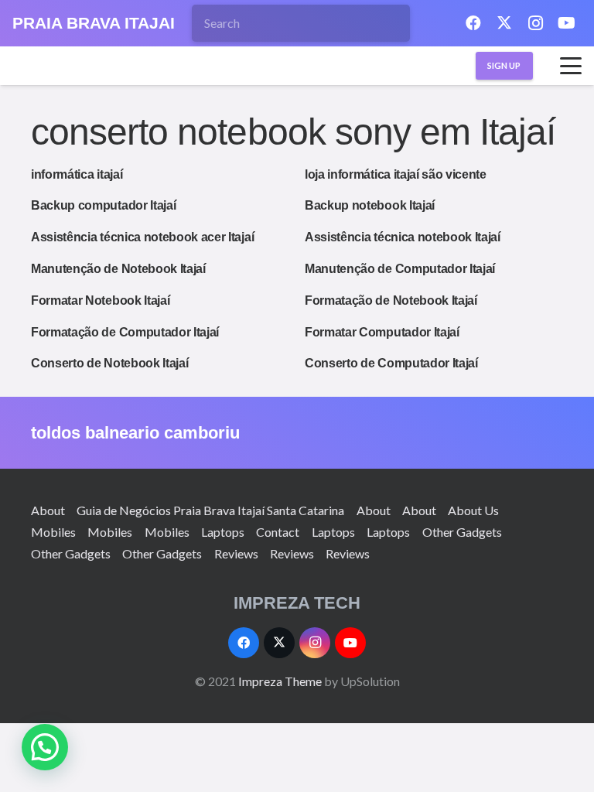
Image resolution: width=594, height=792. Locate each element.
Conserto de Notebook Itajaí (109, 363)
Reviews (236, 553)
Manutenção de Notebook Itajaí (118, 268)
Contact (277, 531)
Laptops (222, 531)
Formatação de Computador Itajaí (125, 332)
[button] (571, 66)
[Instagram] (535, 23)
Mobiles (53, 531)
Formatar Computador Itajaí (382, 332)
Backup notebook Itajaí (370, 205)
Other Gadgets (462, 531)
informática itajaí (76, 174)
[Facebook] (473, 23)
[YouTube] (566, 23)
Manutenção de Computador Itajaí (400, 268)
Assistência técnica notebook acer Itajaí (142, 237)
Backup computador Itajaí (103, 205)
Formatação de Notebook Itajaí (391, 300)
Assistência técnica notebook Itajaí (402, 237)
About (48, 510)
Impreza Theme (280, 681)
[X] (504, 23)
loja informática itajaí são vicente (395, 174)
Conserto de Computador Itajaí (391, 363)
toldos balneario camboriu (135, 432)
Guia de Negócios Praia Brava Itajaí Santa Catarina (210, 510)
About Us (473, 510)
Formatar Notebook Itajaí (100, 300)
